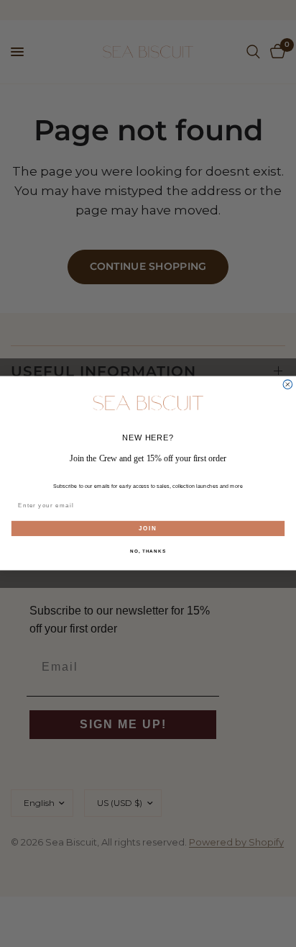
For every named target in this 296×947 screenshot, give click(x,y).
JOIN (148, 528)
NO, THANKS (148, 551)
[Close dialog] (287, 384)
